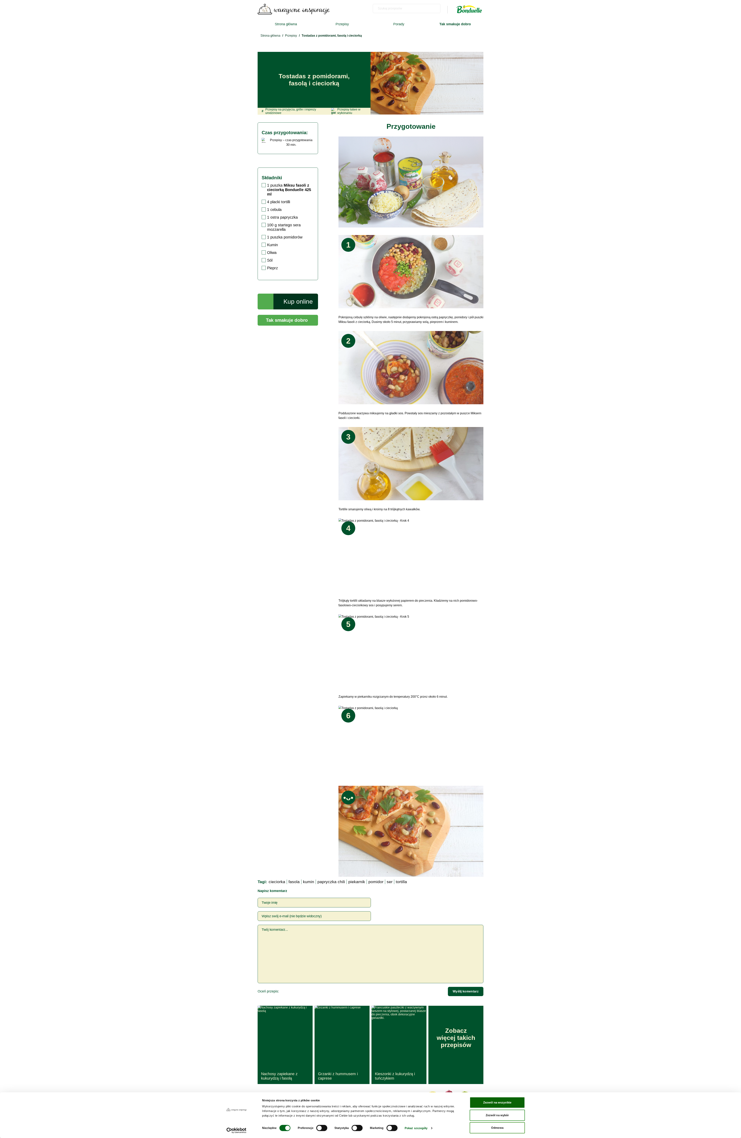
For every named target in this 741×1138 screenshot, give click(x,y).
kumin (308, 881)
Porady (398, 24)
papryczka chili (331, 881)
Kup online (298, 301)
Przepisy (342, 24)
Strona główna (286, 24)
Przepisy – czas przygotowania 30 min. (291, 142)
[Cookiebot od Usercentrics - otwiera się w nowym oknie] (236, 1130)
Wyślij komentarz (466, 991)
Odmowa (497, 1127)
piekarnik (356, 881)
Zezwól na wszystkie (497, 1102)
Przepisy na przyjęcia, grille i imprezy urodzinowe (289, 111)
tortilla (401, 881)
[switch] (321, 1128)
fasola (294, 881)
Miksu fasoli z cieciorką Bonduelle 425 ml (289, 189)
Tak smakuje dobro (287, 320)
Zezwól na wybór (497, 1115)
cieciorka (277, 881)
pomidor (375, 881)
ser (389, 881)
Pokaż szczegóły (416, 1128)
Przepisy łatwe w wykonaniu (348, 111)
